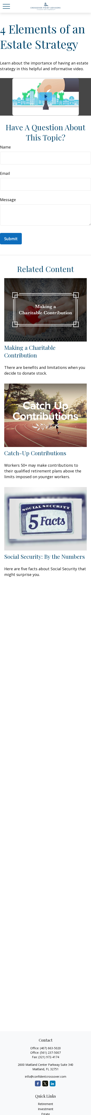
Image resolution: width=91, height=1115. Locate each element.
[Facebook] (38, 1083)
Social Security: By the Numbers (44, 556)
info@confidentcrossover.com (45, 1076)
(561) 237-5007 (50, 1053)
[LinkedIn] (52, 1083)
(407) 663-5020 (50, 1048)
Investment (45, 1109)
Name (5, 147)
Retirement (45, 1104)
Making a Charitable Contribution (29, 351)
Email (5, 173)
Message (8, 199)
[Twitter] (45, 1083)
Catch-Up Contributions (35, 453)
